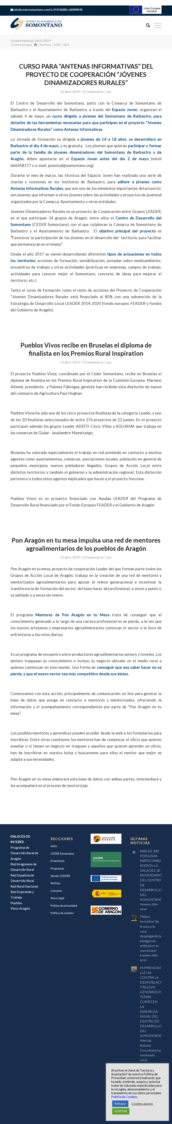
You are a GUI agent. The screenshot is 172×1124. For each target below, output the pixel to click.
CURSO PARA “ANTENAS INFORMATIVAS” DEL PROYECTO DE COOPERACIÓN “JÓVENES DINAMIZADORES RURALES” (86, 74)
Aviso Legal (57, 898)
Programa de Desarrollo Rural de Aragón (24, 852)
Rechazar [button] (120, 1103)
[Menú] (156, 25)
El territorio (58, 861)
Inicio (54, 846)
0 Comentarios (93, 91)
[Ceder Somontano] (35, 44)
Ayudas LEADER (60, 875)
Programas (57, 868)
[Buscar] (146, 25)
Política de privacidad (64, 905)
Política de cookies (62, 913)
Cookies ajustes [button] (142, 1104)
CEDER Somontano (62, 853)
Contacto (56, 890)
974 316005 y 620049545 (67, 9)
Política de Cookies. (124, 1097)
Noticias (55, 883)
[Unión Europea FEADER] (146, 12)
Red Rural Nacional (24, 886)
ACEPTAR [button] (121, 1111)
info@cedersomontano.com (31, 9)
